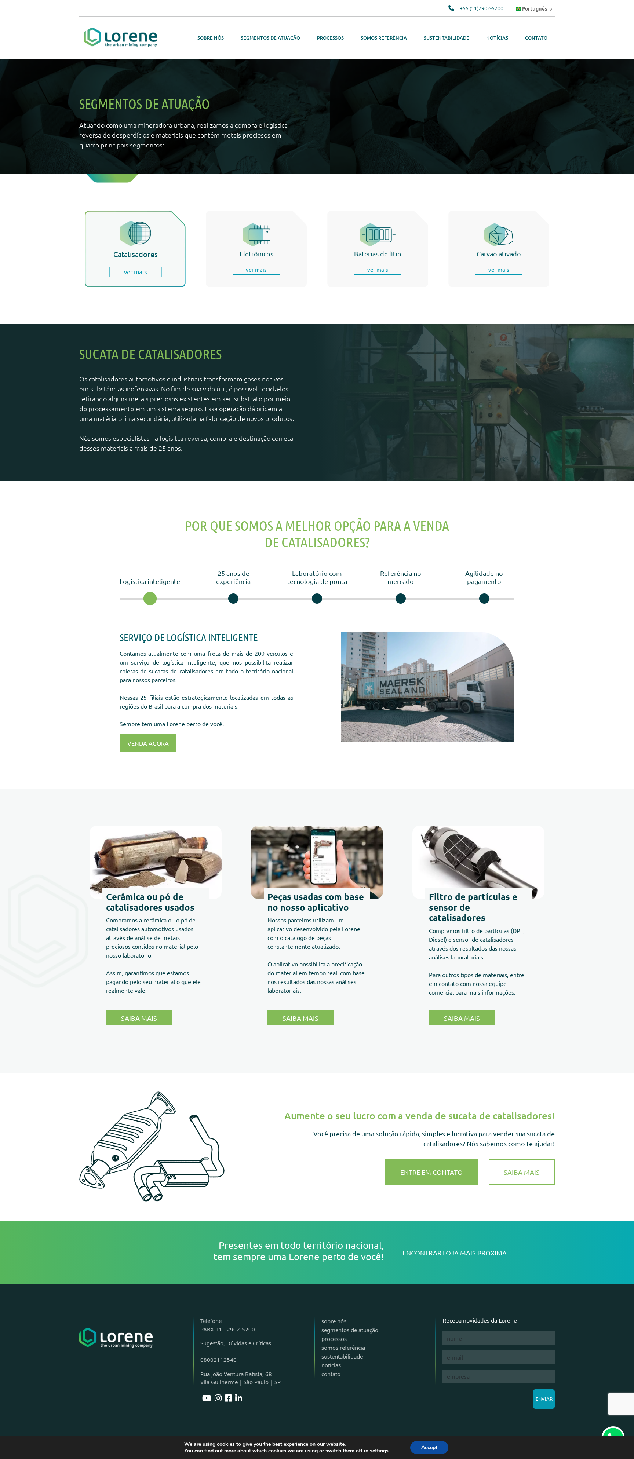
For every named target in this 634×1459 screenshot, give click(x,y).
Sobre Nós (210, 37)
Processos (330, 37)
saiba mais (300, 1018)
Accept (429, 1447)
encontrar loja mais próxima (454, 1253)
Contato (536, 37)
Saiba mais (139, 1018)
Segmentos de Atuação (270, 37)
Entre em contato (431, 1172)
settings (379, 1451)
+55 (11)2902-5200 (481, 8)
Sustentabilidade (446, 37)
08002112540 (218, 1359)
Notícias (497, 37)
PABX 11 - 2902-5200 (227, 1329)
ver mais (135, 271)
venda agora (148, 743)
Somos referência (384, 37)
